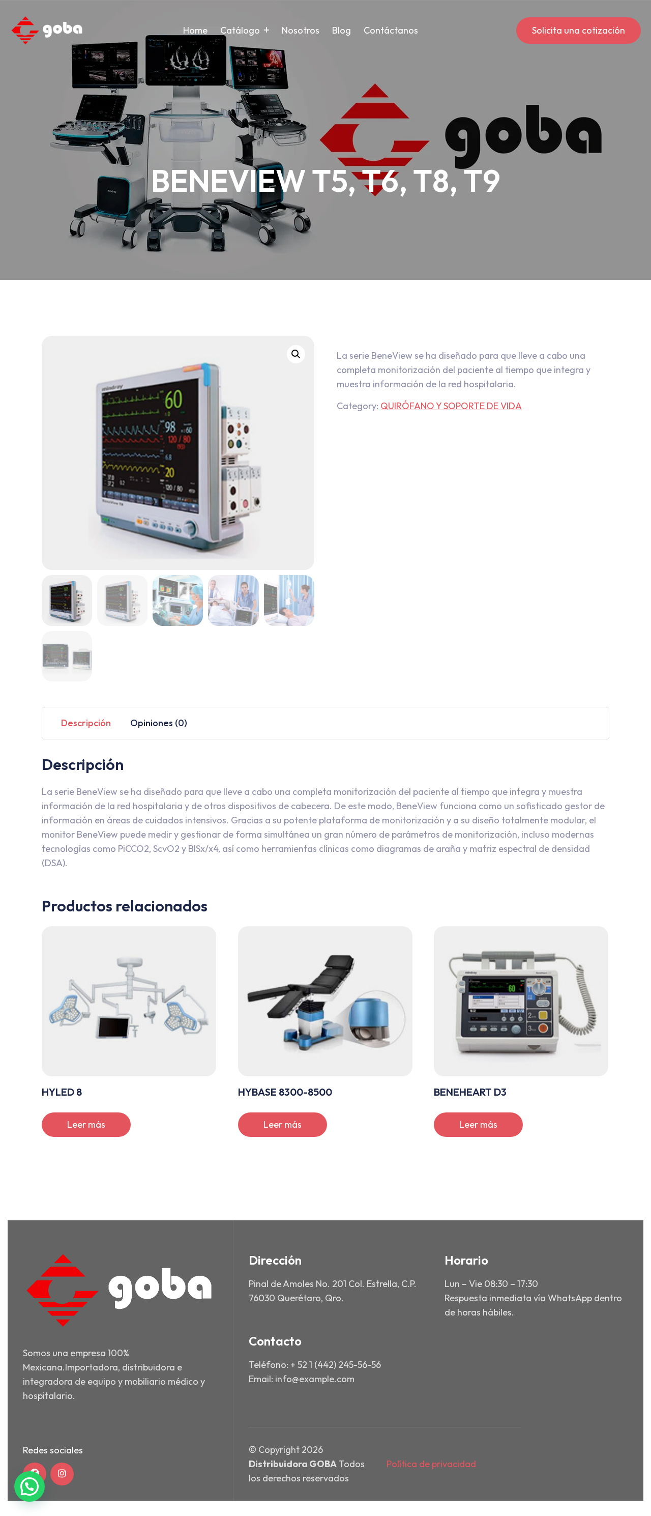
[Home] (47, 30)
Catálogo (240, 30)
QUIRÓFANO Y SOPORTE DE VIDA (451, 406)
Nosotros (300, 30)
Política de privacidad (431, 1464)
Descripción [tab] (86, 723)
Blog (341, 30)
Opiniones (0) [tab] (158, 723)
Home (195, 30)
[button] (296, 354)
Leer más (86, 1124)
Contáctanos (391, 30)
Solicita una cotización (578, 30)
